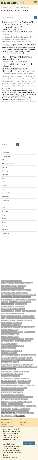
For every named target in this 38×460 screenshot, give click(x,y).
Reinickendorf (6, 196)
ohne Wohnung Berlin (8, 311)
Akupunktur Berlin (29, 385)
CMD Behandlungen (7, 320)
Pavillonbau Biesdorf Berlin (9, 383)
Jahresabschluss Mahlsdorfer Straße (25, 294)
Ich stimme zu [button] (29, 443)
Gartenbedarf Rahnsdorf (8, 348)
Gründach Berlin (25, 290)
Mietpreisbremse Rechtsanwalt (10, 355)
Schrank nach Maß (27, 315)
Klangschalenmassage (28, 311)
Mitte (3, 182)
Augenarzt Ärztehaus (25, 299)
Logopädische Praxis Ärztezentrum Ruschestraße (20, 318)
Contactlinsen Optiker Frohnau (24, 413)
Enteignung (5, 411)
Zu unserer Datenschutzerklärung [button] (10, 456)
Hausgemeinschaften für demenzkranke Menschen (16, 401)
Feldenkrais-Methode (8, 373)
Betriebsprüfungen (7, 292)
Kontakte (3, 424)
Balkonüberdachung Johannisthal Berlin (13, 394)
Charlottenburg (6, 152)
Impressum (23, 424)
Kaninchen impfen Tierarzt (23, 341)
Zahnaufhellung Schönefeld (9, 378)
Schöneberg (5, 200)
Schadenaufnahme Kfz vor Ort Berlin (12, 332)
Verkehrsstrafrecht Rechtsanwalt (19, 411)
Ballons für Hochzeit (7, 294)
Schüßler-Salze (30, 406)
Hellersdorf (5, 160)
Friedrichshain (6, 156)
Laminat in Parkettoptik (15, 404)
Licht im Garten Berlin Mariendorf (11, 315)
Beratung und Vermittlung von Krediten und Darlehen (17, 364)
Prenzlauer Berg (6, 193)
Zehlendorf (5, 237)
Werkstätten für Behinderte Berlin (11, 325)
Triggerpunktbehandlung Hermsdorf (12, 281)
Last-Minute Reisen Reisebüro (10, 336)
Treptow (4, 218)
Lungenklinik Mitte (7, 397)
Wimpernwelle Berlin (7, 306)
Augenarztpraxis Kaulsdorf (9, 285)
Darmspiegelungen (20, 304)
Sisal (34, 299)
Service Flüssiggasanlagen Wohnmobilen (13, 406)
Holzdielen (20, 390)
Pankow (4, 189)
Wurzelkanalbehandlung (8, 369)
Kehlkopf (4, 404)
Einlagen (12, 301)
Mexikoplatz (22, 285)
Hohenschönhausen (7, 163)
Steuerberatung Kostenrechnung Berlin (13, 346)
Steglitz (4, 207)
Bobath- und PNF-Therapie (9, 353)
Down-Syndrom (31, 366)
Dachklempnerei (20, 306)
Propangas (5, 301)
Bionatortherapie (23, 378)
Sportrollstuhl (5, 329)
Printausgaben (24, 420)
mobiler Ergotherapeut (8, 413)
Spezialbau (14, 329)
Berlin (3, 149)
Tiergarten (5, 215)
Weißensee (5, 229)
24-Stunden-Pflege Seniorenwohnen (12, 385)
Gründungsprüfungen (8, 341)
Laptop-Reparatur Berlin (21, 292)
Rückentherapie (6, 408)
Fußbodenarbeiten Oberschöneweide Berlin (14, 387)
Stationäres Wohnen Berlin (25, 359)
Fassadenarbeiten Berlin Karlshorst (11, 350)
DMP (3, 318)
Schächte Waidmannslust (9, 343)
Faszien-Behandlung (7, 392)
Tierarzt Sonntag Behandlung (23, 320)
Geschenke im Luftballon (24, 357)
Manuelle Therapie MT (23, 380)
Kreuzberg (5, 171)
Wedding (4, 226)
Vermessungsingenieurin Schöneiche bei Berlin (15, 371)
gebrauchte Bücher (24, 383)
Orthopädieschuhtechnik (8, 380)
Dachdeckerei (21, 415)
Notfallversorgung (29, 332)
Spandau (4, 204)
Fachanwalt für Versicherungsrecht (11, 322)
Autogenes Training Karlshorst (10, 334)
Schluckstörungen (7, 362)
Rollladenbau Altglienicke (9, 359)
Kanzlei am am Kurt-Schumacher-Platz (13, 288)
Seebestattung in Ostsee (23, 301)
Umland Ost (5, 222)
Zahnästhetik (18, 392)
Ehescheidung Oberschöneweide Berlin (13, 339)
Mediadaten (23, 422)
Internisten (19, 373)
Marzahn (4, 178)
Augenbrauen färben (7, 304)
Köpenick (4, 167)
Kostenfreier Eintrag (6, 422)
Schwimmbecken (20, 366)
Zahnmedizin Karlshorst (8, 415)
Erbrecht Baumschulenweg (9, 327)
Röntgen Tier (29, 339)
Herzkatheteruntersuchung (9, 299)
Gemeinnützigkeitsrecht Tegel (20, 408)
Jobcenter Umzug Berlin (8, 357)
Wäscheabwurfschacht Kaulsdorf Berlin (13, 308)
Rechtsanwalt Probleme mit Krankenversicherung (16, 297)
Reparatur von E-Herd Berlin (27, 327)
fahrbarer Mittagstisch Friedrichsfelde (12, 313)
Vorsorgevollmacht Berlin (28, 355)
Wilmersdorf (5, 233)
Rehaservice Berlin (27, 283)
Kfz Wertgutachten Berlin (9, 390)
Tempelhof (5, 211)
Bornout (16, 362)
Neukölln (4, 185)
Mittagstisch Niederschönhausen (11, 283)
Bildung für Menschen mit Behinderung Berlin (14, 399)
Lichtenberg (5, 174)
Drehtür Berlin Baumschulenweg (23, 397)
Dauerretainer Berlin (7, 366)
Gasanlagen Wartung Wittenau (10, 290)
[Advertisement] (19, 121)
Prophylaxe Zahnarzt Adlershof (10, 376)
